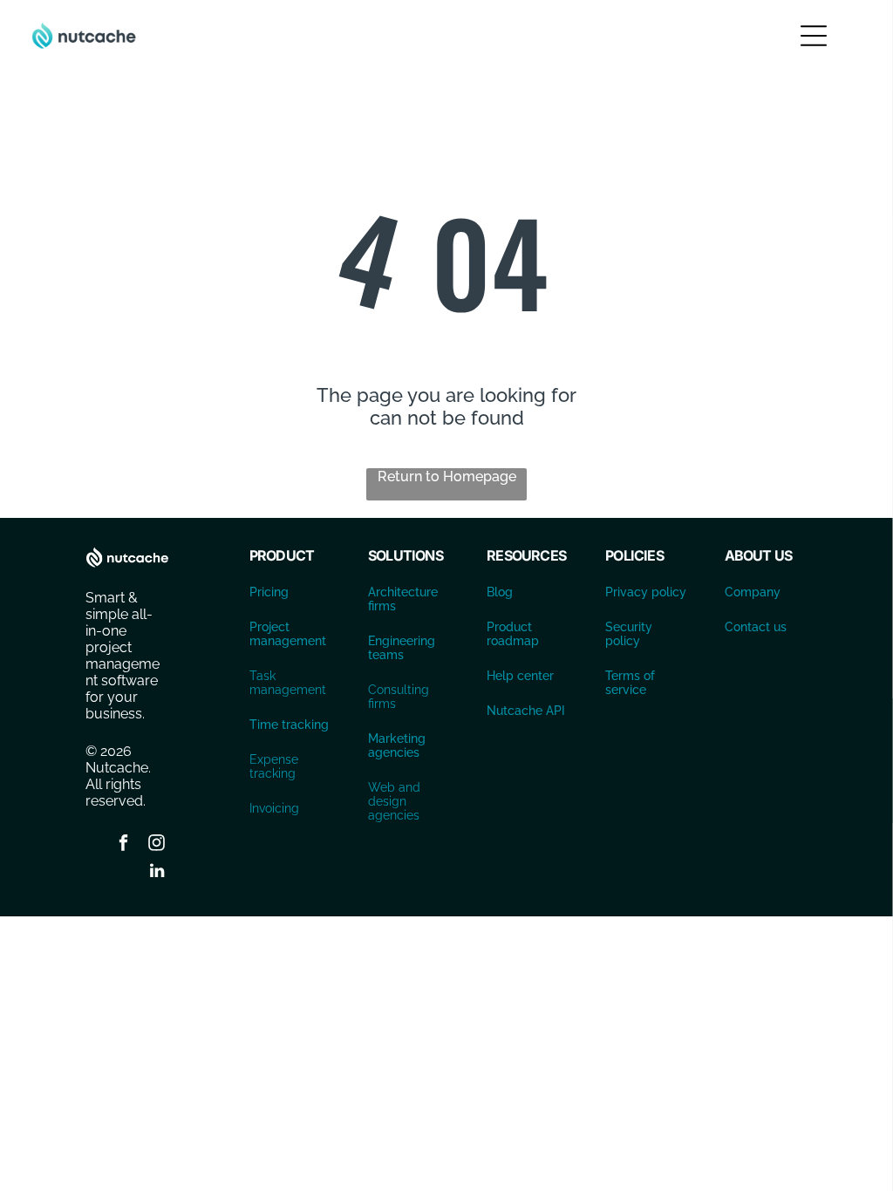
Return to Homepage (447, 476)
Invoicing (274, 808)
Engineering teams (401, 648)
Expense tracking (273, 766)
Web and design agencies (394, 801)
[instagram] (157, 844)
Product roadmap (513, 634)
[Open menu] (814, 36)
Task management (287, 683)
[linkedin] (157, 873)
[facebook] (124, 844)
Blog (500, 592)
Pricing (269, 592)
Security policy (628, 634)
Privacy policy (645, 592)
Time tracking (289, 725)
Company (753, 592)
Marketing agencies (397, 745)
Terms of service (630, 683)
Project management (287, 634)
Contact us (756, 627)
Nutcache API (526, 711)
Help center (520, 676)
